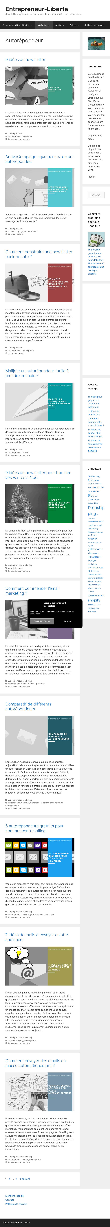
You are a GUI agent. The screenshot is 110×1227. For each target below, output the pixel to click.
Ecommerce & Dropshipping (16, 25)
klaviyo (46, 803)
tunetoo (98, 605)
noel (20, 568)
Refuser (68, 621)
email (101, 522)
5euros (91, 476)
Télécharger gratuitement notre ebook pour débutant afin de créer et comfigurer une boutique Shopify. (96, 261)
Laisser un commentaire (19, 139)
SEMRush (91, 592)
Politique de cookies (16, 1204)
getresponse (28, 350)
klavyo (40, 914)
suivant (24, 1179)
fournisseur (92, 542)
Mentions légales (14, 1195)
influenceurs (93, 553)
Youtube (92, 611)
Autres (73, 25)
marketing (92, 564)
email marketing (30, 684)
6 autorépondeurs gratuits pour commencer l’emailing (34, 828)
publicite (98, 581)
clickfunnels (93, 499)
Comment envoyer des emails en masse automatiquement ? (35, 1063)
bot (96, 496)
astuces (98, 484)
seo (101, 595)
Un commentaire (15, 234)
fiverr (93, 535)
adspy (98, 477)
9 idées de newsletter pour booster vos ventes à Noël (38, 475)
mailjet (25, 452)
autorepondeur (14, 914)
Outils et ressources (94, 25)
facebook (92, 532)
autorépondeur (14, 136)
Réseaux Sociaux (94, 588)
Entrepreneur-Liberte (36, 9)
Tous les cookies (42, 621)
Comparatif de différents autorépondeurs (28, 706)
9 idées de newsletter (25, 59)
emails (25, 1159)
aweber (26, 803)
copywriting (93, 503)
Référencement (94, 585)
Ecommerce (93, 522)
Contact (9, 1200)
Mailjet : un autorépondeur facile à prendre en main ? (37, 373)
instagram (94, 556)
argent (91, 483)
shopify (94, 600)
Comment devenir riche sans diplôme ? (96, 422)
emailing (41, 684)
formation (92, 539)
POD (90, 571)
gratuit (33, 914)
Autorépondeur (15, 133)
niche (101, 568)
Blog (91, 495)
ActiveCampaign (15, 231)
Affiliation (59, 25)
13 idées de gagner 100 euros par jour (95, 433)
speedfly (91, 605)
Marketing (42, 25)
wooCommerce (93, 608)
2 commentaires (15, 353)
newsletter (27, 136)
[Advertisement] (96, 329)
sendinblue (55, 803)
